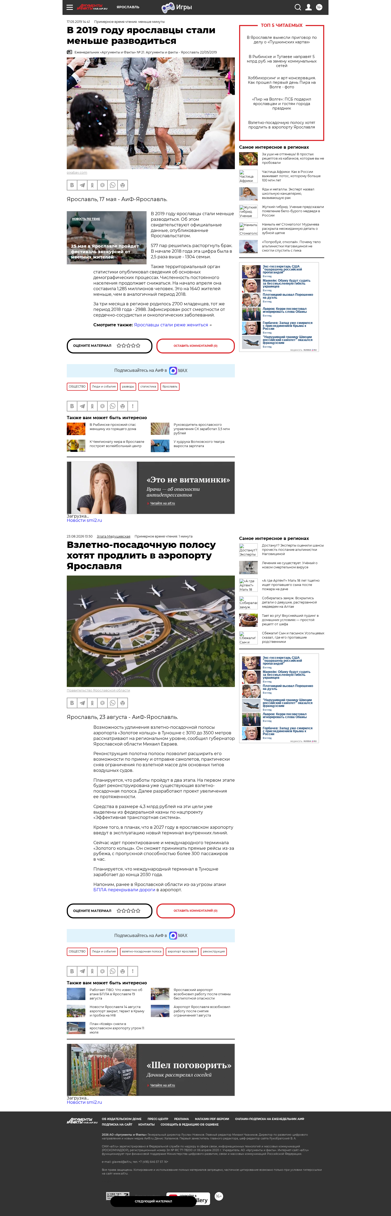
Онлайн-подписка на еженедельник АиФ (269, 1119)
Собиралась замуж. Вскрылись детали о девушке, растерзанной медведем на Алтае (289, 602)
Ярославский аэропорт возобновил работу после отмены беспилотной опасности (202, 994)
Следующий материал (153, 1201)
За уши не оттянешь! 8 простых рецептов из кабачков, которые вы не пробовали (293, 158)
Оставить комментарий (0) (196, 346)
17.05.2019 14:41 (78, 22)
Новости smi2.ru (84, 520)
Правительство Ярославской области (98, 690)
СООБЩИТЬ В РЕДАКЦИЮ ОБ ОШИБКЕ (190, 1124)
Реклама (181, 1119)
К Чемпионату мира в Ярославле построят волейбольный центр (117, 444)
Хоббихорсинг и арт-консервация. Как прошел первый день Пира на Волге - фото (282, 82)
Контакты (146, 1124)
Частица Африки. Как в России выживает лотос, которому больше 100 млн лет (291, 176)
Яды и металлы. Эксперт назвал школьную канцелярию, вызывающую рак (288, 193)
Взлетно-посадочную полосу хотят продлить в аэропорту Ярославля (281, 125)
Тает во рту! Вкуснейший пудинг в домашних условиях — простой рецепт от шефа (290, 620)
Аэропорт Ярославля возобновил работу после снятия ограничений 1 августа (202, 1011)
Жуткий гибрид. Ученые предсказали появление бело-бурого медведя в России (293, 211)
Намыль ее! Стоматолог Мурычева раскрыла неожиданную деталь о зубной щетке (290, 228)
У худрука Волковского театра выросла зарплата (199, 444)
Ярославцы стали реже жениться (171, 324)
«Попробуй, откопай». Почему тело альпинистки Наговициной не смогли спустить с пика (291, 246)
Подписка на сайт (117, 1124)
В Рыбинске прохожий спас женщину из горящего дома (113, 427)
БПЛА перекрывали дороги (124, 889)
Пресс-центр (158, 1119)
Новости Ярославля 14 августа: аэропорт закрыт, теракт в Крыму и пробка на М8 (117, 1011)
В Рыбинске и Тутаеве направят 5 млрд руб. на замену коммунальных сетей (282, 61)
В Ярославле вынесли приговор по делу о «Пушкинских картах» (282, 39)
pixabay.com (77, 172)
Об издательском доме (122, 1119)
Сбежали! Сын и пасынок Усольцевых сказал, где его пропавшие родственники (293, 637)
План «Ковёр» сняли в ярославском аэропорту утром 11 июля (117, 1028)
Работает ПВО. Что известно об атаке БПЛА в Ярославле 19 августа (116, 994)
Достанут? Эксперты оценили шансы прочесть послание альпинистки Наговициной (293, 549)
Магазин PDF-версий (212, 1119)
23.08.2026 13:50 (80, 536)
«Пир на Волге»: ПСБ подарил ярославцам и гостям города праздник (281, 104)
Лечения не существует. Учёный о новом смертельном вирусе (290, 565)
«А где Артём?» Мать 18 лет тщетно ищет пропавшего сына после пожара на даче (291, 584)
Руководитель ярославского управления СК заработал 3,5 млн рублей (202, 429)
